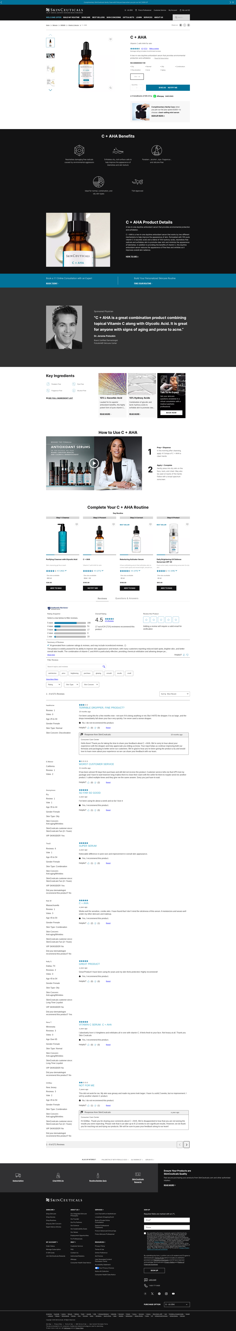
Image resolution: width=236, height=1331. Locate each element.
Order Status (50, 1246)
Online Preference (101, 1253)
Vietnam (182, 1316)
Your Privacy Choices (106, 1268)
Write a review (154, 48)
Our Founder (75, 1219)
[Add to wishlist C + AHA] (110, 39)
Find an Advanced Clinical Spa (105, 1231)
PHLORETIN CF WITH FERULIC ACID (114, 1160)
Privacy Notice (169, 1262)
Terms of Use (99, 1249)
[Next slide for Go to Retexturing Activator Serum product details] (150, 538)
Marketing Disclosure (161, 1260)
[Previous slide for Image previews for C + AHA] (50, 35)
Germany (141, 1314)
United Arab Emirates (161, 1316)
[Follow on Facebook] (145, 1293)
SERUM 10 (149, 1160)
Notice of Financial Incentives (157, 1249)
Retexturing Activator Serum (132, 559)
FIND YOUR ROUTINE (142, 283)
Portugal (85, 1316)
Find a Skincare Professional (104, 1234)
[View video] (94, 463)
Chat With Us (58, 1181)
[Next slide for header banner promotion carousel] (230, 2)
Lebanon (50, 1316)
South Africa (107, 1316)
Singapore (99, 1316)
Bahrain (70, 1314)
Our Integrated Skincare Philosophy (79, 1215)
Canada (89, 1314)
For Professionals (76, 1239)
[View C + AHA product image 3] (50, 69)
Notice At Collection (102, 1271)
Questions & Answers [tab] (126, 598)
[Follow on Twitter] (152, 1293)
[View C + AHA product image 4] (50, 82)
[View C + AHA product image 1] (50, 42)
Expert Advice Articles (53, 1227)
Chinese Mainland (103, 1314)
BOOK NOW (171, 413)
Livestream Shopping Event (104, 1217)
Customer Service (160, 10)
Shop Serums (50, 1217)
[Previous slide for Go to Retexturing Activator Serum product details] (122, 538)
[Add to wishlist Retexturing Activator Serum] (150, 524)
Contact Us (74, 1253)
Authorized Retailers (77, 1256)
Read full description (162, 58)
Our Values (74, 1232)
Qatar (91, 1316)
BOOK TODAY (51, 283)
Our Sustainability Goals (79, 1229)
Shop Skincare (51, 1214)
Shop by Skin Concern (53, 1224)
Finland (128, 1314)
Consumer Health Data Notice (81, 1263)
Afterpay (73, 1259)
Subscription (18, 1181)
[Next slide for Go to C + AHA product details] (113, 538)
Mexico (57, 1316)
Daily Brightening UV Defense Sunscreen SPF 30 (169, 560)
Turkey (147, 1316)
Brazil (82, 1314)
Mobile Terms (159, 1242)
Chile (94, 1314)
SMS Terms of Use (81, 1324)
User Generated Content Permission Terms (103, 1260)
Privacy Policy (100, 1246)
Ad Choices (99, 1256)
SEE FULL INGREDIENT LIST (60, 398)
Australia (56, 1314)
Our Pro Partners (76, 1222)
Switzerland (129, 1316)
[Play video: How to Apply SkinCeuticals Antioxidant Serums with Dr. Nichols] (50, 55)
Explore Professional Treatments (102, 1226)
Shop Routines (51, 1220)
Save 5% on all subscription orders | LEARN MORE (116, 2)
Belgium (76, 1314)
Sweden (121, 1316)
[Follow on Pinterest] (159, 1293)
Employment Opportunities (80, 1235)
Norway (73, 1316)
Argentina (49, 1314)
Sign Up (154, 1270)
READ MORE (105, 414)
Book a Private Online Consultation (102, 1221)
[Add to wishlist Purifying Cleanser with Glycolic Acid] (76, 524)
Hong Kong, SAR (157, 1314)
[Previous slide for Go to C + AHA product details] (85, 538)
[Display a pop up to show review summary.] (66, 571)
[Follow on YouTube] (173, 1293)
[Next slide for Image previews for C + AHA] (50, 90)
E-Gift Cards (50, 1253)
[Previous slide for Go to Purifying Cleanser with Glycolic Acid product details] (48, 538)
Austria (63, 1314)
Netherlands (65, 1316)
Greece (148, 1314)
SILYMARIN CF (136, 1160)
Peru (79, 1316)
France (134, 1314)
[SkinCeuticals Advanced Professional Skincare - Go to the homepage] (64, 10)
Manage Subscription (53, 1249)
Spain (115, 1316)
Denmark (121, 1314)
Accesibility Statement (103, 1265)
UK (152, 1316)
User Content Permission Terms (98, 1324)
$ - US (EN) (129, 10)
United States (174, 1316)
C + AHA (86, 559)
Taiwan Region (139, 1316)
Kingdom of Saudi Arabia (176, 1314)
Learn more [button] (169, 96)
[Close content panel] (233, 2)
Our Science (75, 1225)
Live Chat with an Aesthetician (105, 1214)
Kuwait (188, 1314)
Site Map (48, 1324)
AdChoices (67, 1328)
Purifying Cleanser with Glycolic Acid (61, 559)
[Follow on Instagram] (166, 1293)
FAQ (72, 1249)
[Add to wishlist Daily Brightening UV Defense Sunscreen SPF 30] (187, 524)
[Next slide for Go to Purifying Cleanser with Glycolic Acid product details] (76, 538)
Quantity (135, 85)
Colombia (113, 1314)
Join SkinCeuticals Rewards (55, 1256)
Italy (165, 1314)
